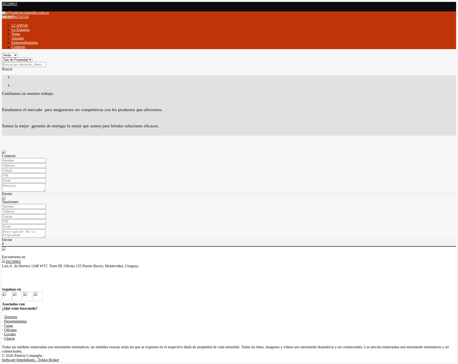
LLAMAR (19, 25)
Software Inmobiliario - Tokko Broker (30, 360)
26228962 (13, 262)
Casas (8, 325)
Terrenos (10, 317)
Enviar (7, 194)
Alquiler (17, 38)
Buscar (7, 69)
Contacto (18, 47)
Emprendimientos (24, 43)
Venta (15, 34)
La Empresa (20, 30)
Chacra (9, 338)
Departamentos (15, 321)
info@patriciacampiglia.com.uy (25, 12)
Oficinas (10, 330)
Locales (10, 334)
